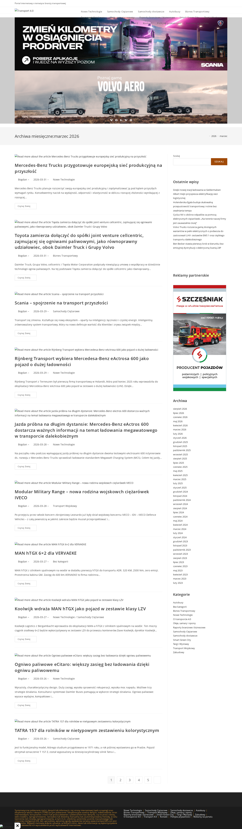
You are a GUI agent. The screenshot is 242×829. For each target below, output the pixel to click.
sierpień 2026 (180, 408)
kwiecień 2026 (180, 425)
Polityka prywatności (180, 816)
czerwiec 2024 (180, 516)
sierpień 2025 (180, 458)
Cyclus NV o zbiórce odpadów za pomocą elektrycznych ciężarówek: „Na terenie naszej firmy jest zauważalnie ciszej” (199, 219)
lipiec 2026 (178, 413)
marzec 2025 (179, 479)
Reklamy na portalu (202, 816)
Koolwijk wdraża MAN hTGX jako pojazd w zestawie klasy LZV (80, 609)
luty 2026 (178, 433)
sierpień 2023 (180, 558)
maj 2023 (177, 570)
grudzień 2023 (180, 541)
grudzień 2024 (180, 491)
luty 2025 (178, 483)
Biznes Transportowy (65, 255)
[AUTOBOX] (7, 827)
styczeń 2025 (180, 487)
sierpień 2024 (180, 508)
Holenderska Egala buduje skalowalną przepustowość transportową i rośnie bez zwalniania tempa (195, 206)
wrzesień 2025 (180, 454)
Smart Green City (182, 639)
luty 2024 (178, 533)
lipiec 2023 (178, 562)
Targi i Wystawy (181, 644)
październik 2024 (182, 500)
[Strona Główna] (207, 136)
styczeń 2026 (180, 437)
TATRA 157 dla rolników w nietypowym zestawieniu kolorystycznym (87, 730)
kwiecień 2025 (180, 475)
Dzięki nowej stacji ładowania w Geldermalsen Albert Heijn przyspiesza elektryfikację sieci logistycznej (197, 194)
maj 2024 (177, 520)
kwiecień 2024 (180, 524)
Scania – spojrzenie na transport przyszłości (61, 303)
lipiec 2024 (178, 512)
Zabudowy (178, 652)
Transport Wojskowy (65, 506)
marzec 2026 (179, 429)
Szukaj (176, 155)
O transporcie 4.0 (182, 619)
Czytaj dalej (27, 206)
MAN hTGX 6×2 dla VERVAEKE (46, 553)
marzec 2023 (179, 578)
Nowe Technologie (64, 179)
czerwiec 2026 (180, 417)
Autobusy (178, 602)
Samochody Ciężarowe (66, 311)
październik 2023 (182, 549)
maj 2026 (177, 421)
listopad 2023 (180, 545)
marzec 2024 (179, 529)
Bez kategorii (60, 561)
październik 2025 (182, 450)
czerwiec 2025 (180, 466)
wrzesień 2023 (180, 553)
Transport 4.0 (150, 816)
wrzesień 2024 (180, 504)
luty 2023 (178, 582)
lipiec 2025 (178, 462)
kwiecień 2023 (180, 574)
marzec (223, 136)
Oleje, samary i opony (184, 623)
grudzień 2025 (180, 442)
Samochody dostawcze (185, 635)
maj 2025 (177, 470)
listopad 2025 (180, 446)
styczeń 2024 (180, 537)
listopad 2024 (180, 495)
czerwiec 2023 (180, 566)
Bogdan (22, 179)
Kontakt (163, 816)
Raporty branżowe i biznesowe (189, 627)
